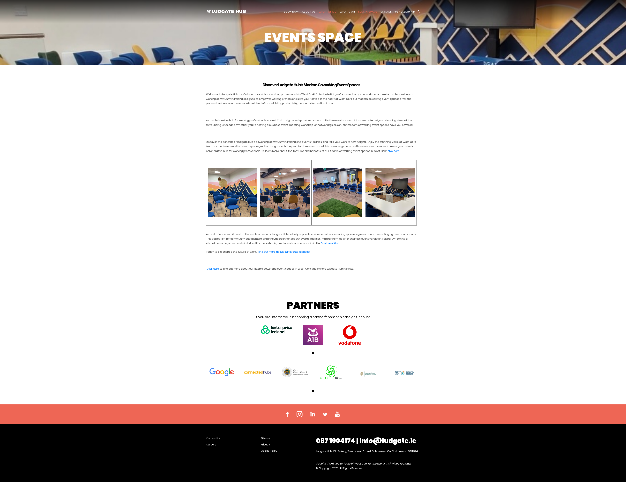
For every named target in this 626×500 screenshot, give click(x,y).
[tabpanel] (276, 329)
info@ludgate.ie (388, 440)
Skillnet (386, 11)
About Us (309, 11)
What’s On (347, 11)
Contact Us (213, 438)
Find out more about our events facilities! (284, 252)
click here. (394, 151)
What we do (328, 11)
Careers (211, 444)
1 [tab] (313, 353)
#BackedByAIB (405, 11)
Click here (213, 269)
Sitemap (266, 438)
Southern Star (330, 243)
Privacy (265, 444)
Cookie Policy (269, 451)
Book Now (291, 11)
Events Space (367, 11)
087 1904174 (335, 440)
